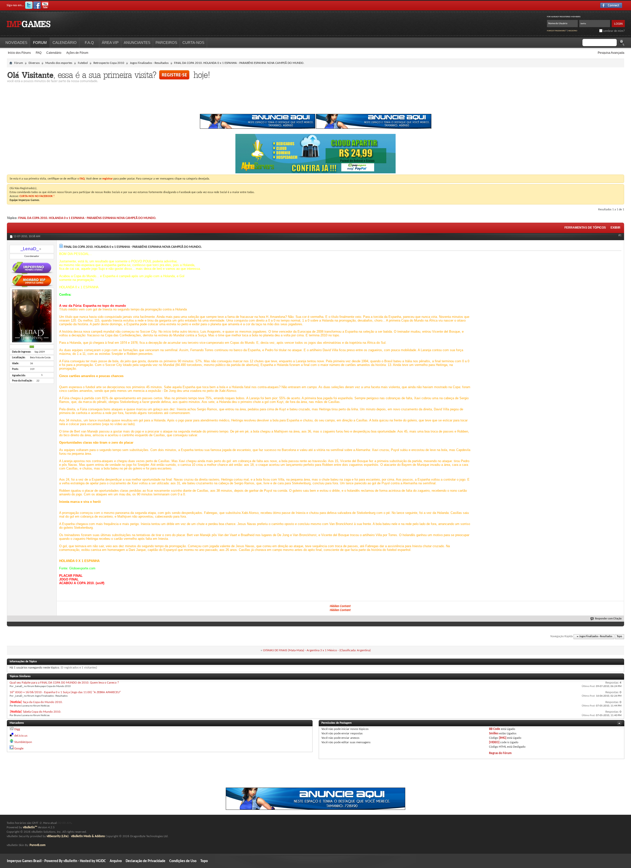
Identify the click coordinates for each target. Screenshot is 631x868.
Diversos (34, 63)
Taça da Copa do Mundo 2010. (43, 702)
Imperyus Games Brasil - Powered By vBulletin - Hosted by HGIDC (56, 861)
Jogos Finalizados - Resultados (149, 63)
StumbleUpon (23, 742)
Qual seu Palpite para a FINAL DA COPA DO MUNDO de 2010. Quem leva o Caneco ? (64, 682)
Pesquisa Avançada (611, 52)
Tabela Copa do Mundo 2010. (42, 711)
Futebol (83, 63)
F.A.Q (89, 42)
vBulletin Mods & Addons (88, 836)
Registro (572, 31)
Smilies (493, 733)
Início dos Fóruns (19, 52)
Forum (40, 42)
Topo (619, 636)
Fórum (18, 63)
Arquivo (116, 861)
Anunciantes (137, 42)
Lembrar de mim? (613, 31)
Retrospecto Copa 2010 (108, 63)
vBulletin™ (30, 827)
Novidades (16, 42)
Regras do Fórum (500, 753)
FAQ (38, 52)
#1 (619, 235)
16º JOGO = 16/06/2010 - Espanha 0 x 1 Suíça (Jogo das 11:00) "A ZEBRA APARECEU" (65, 692)
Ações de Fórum (77, 52)
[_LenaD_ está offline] (32, 316)
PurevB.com (38, 845)
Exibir (615, 227)
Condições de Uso (182, 861)
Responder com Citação (608, 618)
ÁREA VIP (110, 42)
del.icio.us (20, 735)
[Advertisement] (315, 100)
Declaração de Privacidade (145, 861)
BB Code (494, 729)
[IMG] (502, 738)
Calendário (53, 52)
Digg (17, 729)
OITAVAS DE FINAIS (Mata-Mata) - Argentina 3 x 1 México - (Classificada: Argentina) (317, 650)
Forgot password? (556, 31)
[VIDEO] (494, 742)
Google (18, 748)
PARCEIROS (166, 42)
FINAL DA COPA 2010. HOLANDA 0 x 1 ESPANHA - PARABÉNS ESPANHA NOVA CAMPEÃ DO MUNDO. (87, 218)
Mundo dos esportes (58, 63)
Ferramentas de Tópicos (585, 227)
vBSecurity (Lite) (58, 836)
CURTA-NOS (193, 42)
